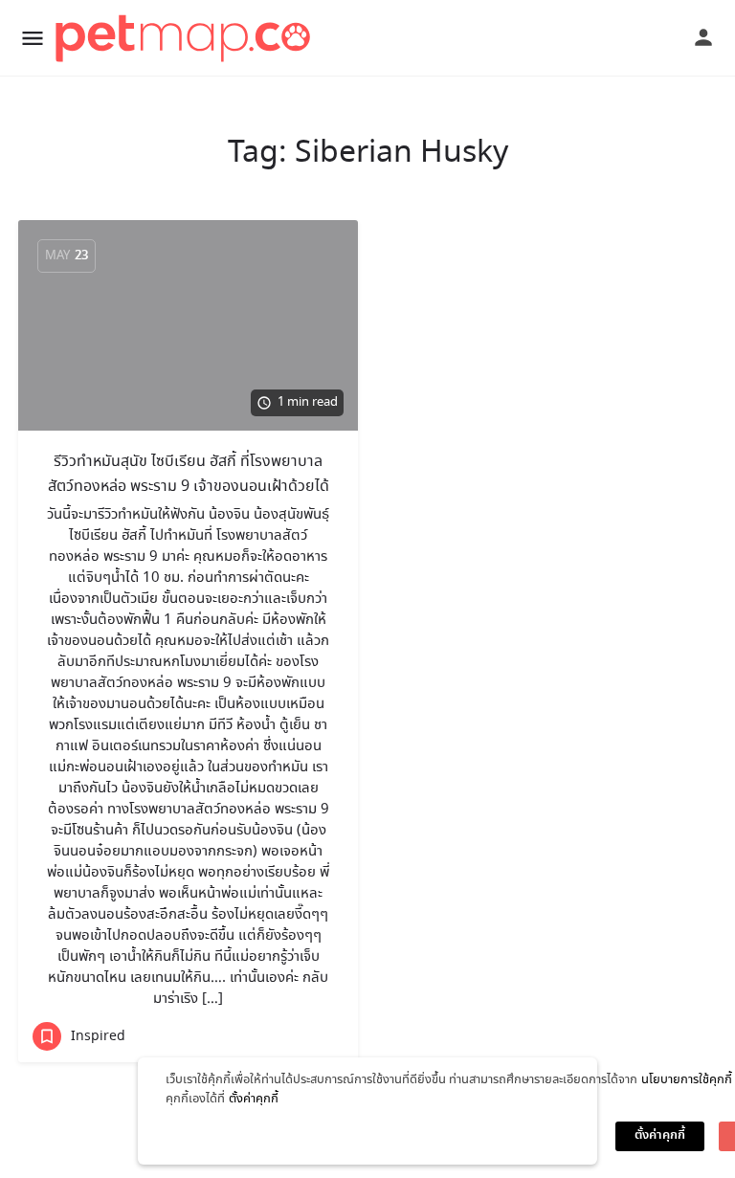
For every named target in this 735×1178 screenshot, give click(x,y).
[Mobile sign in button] (703, 37)
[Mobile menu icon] (32, 38)
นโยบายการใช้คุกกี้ (686, 1080)
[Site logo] (186, 38)
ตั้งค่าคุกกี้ (253, 1099)
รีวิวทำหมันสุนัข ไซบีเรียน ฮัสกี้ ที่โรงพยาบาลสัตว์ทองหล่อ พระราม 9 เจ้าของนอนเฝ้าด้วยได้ (188, 474)
